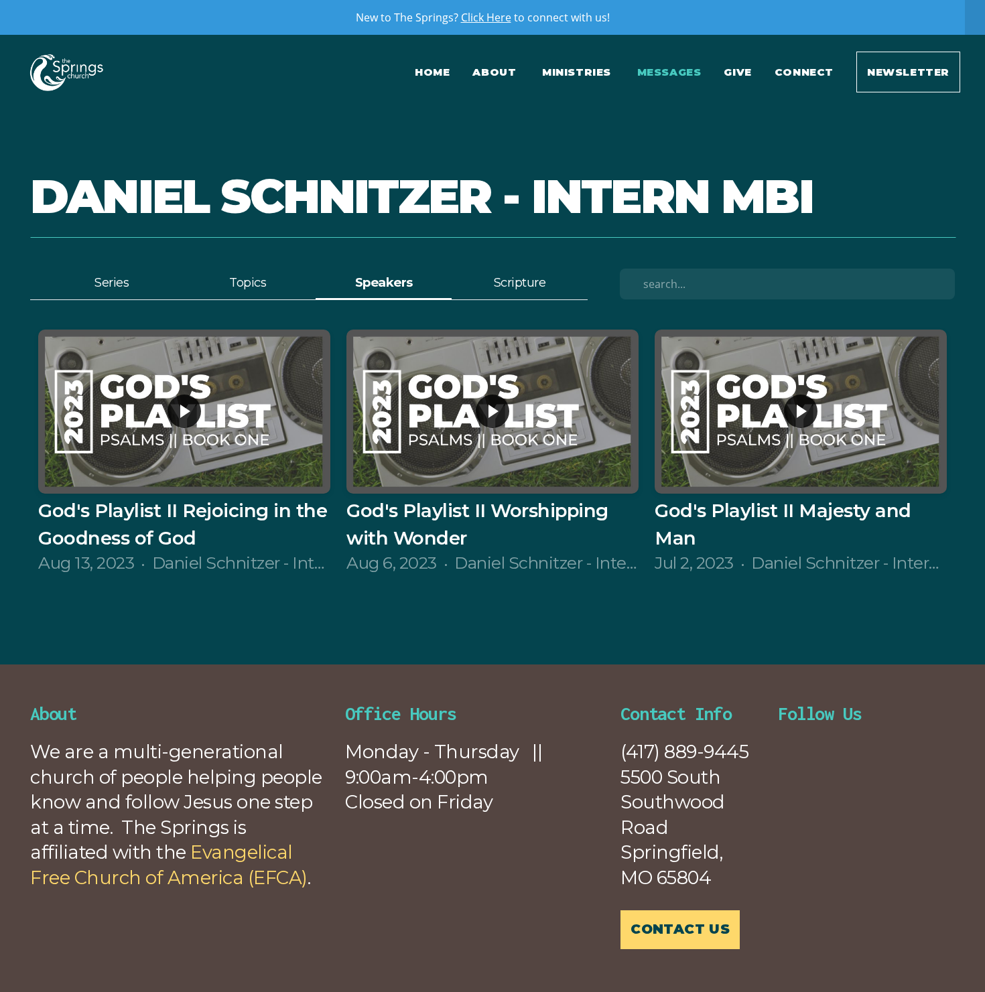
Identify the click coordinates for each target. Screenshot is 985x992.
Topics (247, 282)
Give (737, 72)
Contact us (680, 929)
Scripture (520, 282)
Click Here (486, 17)
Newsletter (908, 72)
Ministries (578, 72)
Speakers (384, 282)
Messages (669, 72)
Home (432, 72)
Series (111, 282)
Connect (804, 72)
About (495, 72)
